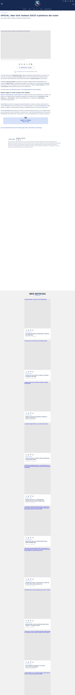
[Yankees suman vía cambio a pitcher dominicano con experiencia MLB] (37, 438)
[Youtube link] (70, 1)
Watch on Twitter (25, 120)
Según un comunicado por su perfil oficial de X (12, 94)
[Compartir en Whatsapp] (24, 64)
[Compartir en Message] (26, 330)
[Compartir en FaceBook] (22, 64)
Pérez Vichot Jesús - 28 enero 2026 (30, 585)
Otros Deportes (47, 9)
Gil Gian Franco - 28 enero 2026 (30, 544)
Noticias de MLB (4, 12)
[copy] (29, 64)
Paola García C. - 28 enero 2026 (30, 502)
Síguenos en (23, 67)
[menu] (2, 5)
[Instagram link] (65, 1)
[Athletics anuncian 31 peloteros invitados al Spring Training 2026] (37, 396)
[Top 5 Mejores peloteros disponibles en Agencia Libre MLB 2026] (37, 313)
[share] (31, 64)
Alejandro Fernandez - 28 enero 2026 (31, 461)
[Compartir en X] (27, 64)
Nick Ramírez (8, 110)
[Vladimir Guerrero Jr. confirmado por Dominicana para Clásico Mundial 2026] (37, 479)
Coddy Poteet (4, 104)
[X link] (68, 1)
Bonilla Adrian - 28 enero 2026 (29, 419)
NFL (37, 9)
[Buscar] (73, 4)
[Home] (37, 4)
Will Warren (38, 112)
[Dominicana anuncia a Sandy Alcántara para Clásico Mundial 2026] (37, 521)
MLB (30, 9)
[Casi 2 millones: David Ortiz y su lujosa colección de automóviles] (37, 645)
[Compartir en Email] (19, 64)
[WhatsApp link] (73, 1)
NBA (34, 9)
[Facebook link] (63, 1)
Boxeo (41, 9)
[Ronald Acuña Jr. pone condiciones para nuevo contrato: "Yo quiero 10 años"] (37, 604)
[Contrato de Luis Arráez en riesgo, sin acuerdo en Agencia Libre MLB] (37, 355)
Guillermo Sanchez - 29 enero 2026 (30, 336)
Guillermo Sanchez (20, 138)
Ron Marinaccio (43, 105)
